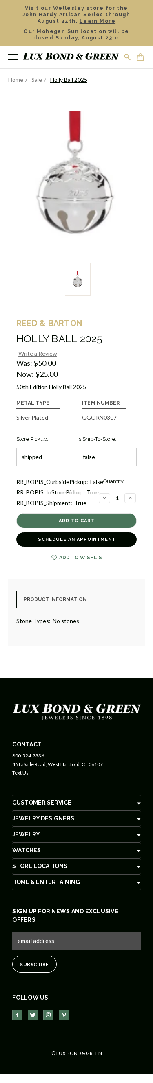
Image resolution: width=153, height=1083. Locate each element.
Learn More (97, 21)
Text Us (20, 773)
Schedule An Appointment (76, 539)
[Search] (128, 57)
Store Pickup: (32, 439)
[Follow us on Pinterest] (64, 1015)
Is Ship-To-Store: (97, 439)
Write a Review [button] (37, 353)
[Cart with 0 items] (141, 58)
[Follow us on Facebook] (17, 1015)
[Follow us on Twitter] (33, 1015)
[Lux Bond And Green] (77, 711)
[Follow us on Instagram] (48, 1015)
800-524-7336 (28, 756)
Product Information (55, 599)
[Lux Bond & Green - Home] (71, 57)
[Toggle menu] (13, 57)
